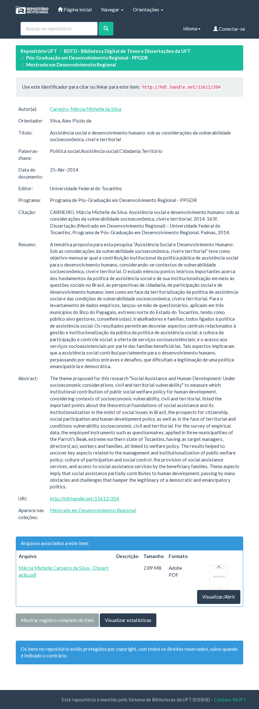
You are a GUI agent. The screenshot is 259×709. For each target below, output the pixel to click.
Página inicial (77, 9)
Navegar (110, 9)
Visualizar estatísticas (128, 620)
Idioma (190, 28)
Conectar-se (231, 29)
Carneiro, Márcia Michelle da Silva (85, 109)
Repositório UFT (39, 51)
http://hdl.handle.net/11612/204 (84, 498)
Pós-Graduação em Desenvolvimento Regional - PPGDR (87, 57)
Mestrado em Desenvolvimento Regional (71, 64)
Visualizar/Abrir (218, 596)
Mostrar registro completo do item (57, 620)
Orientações (146, 9)
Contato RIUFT (230, 699)
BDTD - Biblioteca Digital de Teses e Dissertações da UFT (127, 51)
